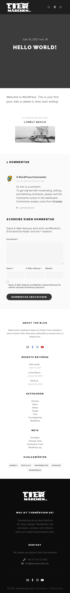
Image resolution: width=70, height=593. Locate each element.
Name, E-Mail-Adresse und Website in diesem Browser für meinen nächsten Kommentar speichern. (34, 286)
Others (35, 407)
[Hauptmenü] (60, 7)
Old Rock (34, 380)
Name (10, 268)
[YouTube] (42, 347)
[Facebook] (32, 347)
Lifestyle (35, 401)
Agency (13, 465)
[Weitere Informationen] (55, 7)
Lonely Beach (34, 372)
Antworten (27, 208)
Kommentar (12, 239)
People (35, 411)
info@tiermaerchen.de (37, 563)
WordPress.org (35, 447)
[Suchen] (49, 7)
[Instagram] (37, 347)
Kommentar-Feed (35, 444)
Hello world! (34, 364)
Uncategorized (35, 417)
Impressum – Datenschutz (49, 588)
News (35, 404)
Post (35, 414)
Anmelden (35, 437)
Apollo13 (26, 465)
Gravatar (57, 201)
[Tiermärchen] (19, 7)
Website (48, 268)
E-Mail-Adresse (34, 268)
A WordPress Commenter (31, 177)
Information (41, 465)
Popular (56, 465)
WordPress (35, 420)
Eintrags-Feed (35, 441)
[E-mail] (28, 347)
